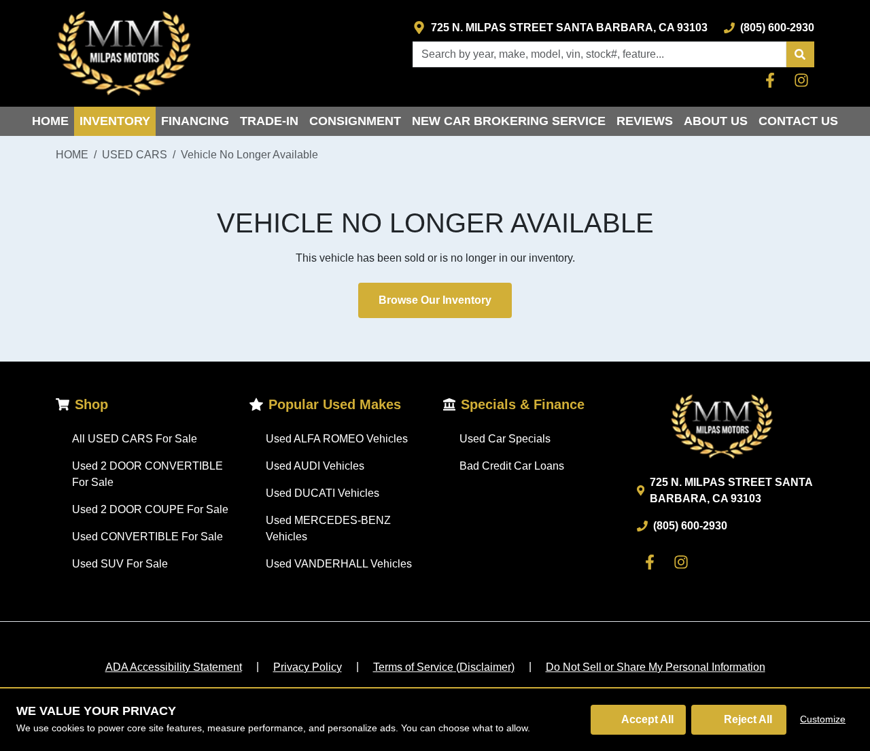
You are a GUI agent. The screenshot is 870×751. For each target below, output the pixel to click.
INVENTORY (115, 121)
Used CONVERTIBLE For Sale (147, 536)
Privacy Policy (307, 667)
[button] (800, 54)
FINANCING (195, 121)
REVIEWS (644, 121)
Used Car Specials (505, 438)
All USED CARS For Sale (134, 438)
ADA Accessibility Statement (173, 667)
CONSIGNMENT (355, 121)
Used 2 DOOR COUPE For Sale (150, 509)
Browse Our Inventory (435, 300)
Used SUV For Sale (120, 564)
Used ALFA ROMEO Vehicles (337, 438)
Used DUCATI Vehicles (322, 493)
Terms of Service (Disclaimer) (444, 667)
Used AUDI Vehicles (315, 466)
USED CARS (134, 154)
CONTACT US (798, 121)
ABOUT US (716, 121)
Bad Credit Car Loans (511, 466)
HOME (50, 121)
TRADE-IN (269, 121)
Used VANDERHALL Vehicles (339, 564)
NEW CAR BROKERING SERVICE (509, 121)
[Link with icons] (773, 80)
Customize (823, 719)
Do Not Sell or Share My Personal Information (655, 667)
